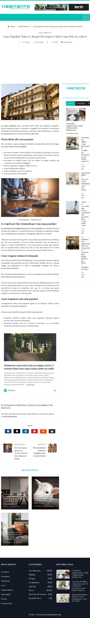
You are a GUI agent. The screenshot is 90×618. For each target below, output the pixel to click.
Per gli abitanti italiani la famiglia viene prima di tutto (39, 450)
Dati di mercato (45, 33)
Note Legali (5, 594)
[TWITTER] (17, 431)
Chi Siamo (5, 572)
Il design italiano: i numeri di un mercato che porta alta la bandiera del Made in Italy (14, 497)
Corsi (3, 585)
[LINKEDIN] (25, 431)
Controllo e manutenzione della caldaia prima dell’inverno (74, 127)
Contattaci (5, 576)
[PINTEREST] (34, 431)
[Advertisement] (45, 64)
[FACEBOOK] (8, 431)
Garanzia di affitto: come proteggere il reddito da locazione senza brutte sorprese (80, 586)
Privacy (4, 599)
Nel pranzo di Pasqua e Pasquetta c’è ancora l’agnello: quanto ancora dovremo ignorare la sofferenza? (44, 498)
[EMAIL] (52, 431)
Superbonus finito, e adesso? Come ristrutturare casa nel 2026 (80, 598)
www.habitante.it (10, 416)
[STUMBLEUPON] (43, 431)
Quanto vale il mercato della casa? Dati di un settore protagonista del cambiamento (13, 536)
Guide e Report (7, 590)
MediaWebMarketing (53, 615)
